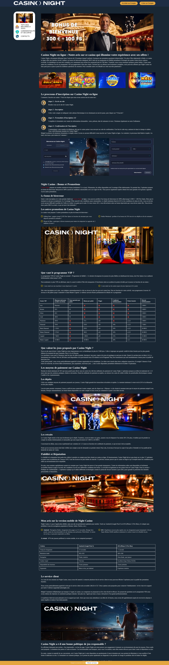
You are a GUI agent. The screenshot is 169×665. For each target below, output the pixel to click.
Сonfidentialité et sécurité (28, 32)
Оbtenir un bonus (92, 663)
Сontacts (25, 36)
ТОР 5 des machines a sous (26, 26)
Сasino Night (45, 187)
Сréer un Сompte (147, 3)
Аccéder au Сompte (129, 3)
